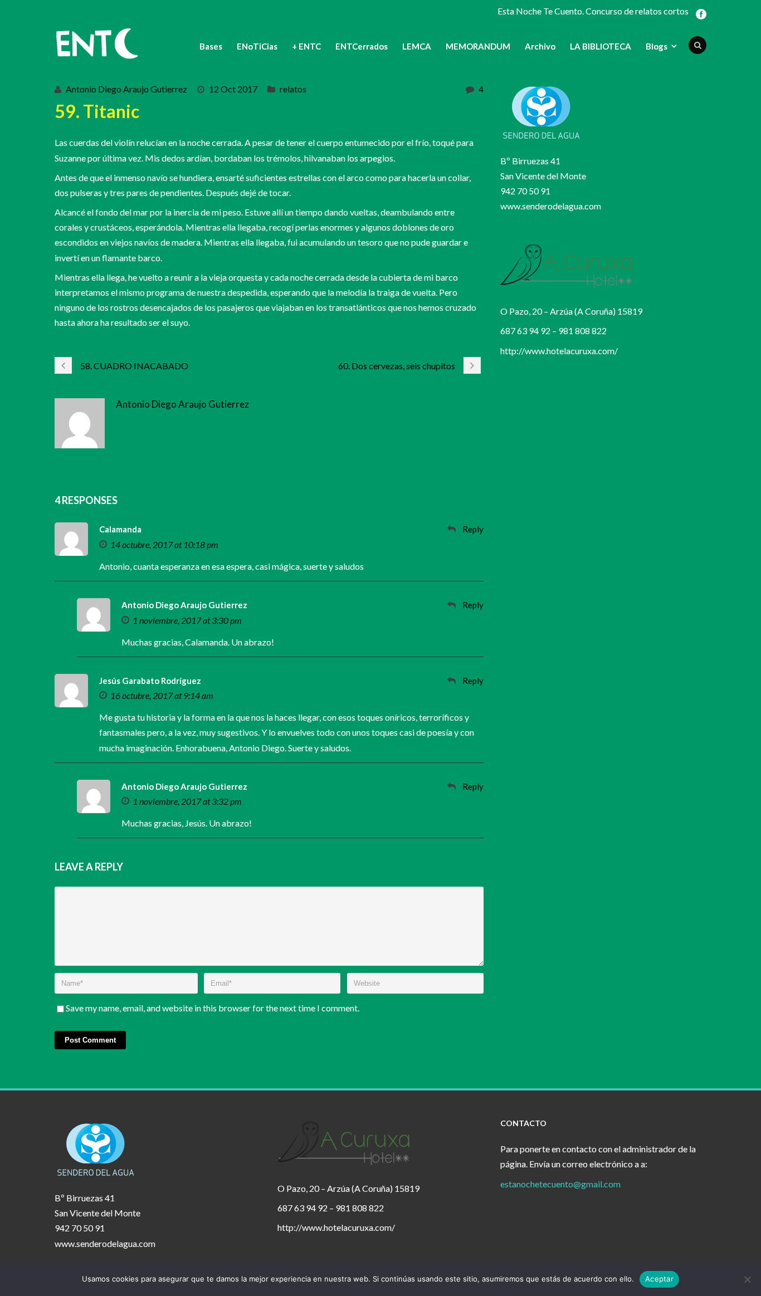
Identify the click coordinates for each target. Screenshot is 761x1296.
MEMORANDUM (478, 46)
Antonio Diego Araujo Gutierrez (126, 89)
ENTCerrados (361, 46)
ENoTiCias (257, 46)
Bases (210, 46)
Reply (473, 529)
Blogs (656, 46)
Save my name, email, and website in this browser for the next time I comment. (212, 1007)
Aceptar (659, 1278)
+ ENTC (306, 46)
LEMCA (416, 46)
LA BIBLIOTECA (600, 46)
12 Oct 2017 (233, 89)
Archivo (540, 46)
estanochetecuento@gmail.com (560, 1183)
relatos (293, 89)
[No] (747, 1279)
